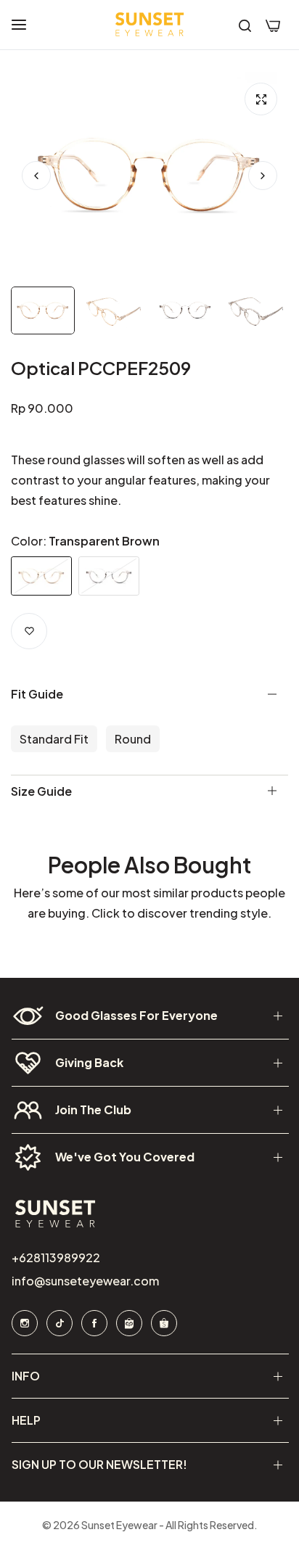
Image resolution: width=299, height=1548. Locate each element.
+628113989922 (55, 1257)
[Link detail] (24, 1323)
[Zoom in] (261, 99)
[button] (262, 175)
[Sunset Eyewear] (149, 24)
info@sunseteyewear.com (84, 1280)
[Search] (245, 25)
